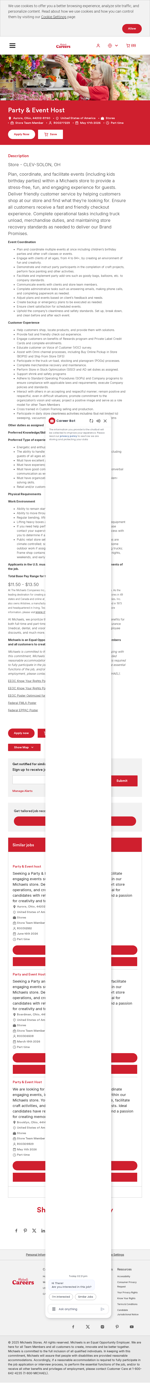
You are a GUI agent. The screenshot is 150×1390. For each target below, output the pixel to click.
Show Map (21, 747)
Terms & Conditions (127, 1304)
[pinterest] (117, 1326)
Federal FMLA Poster (22, 703)
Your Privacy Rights (127, 1292)
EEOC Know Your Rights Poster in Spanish (36, 688)
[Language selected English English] (114, 45)
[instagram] (102, 1326)
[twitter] (87, 1326)
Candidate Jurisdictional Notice (127, 1312)
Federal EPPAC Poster (23, 710)
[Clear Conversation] (91, 420)
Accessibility (123, 1276)
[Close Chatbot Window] (105, 420)
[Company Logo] (54, 45)
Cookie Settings (53, 16)
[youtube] (131, 1326)
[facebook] (73, 1326)
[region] (78, 864)
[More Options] (54, 1309)
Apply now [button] (21, 733)
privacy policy (68, 436)
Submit (122, 780)
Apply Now (21, 134)
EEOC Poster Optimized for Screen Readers (38, 695)
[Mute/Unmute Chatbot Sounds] (98, 420)
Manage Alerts (22, 791)
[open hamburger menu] (12, 45)
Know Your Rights (126, 1298)
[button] (98, 45)
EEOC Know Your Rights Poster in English (36, 681)
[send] (102, 1309)
